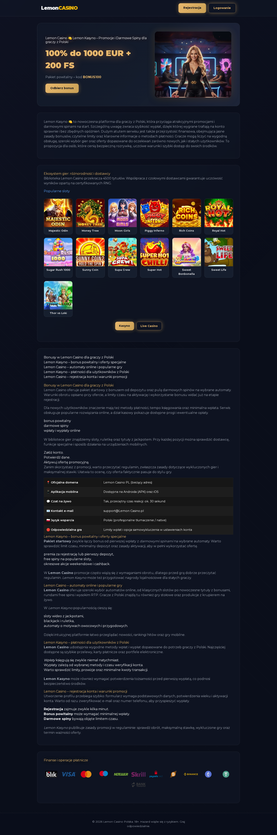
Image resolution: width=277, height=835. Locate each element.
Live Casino (149, 326)
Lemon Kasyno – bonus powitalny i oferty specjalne (85, 362)
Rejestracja (192, 8)
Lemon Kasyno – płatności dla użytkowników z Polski (86, 372)
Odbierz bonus (62, 88)
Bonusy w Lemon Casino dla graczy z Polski (79, 357)
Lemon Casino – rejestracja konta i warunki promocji (85, 377)
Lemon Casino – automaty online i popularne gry (83, 367)
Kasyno (124, 325)
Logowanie (222, 8)
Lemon (59, 8)
